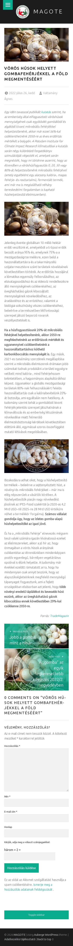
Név (7, 796)
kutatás (46, 112)
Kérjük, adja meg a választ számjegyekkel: (27, 842)
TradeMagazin (59, 616)
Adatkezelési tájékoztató (19, 939)
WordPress (51, 934)
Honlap (8, 827)
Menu (8, 5)
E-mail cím (10, 811)
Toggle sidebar (36, 914)
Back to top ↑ (45, 939)
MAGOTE (48, 11)
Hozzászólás (12, 746)
